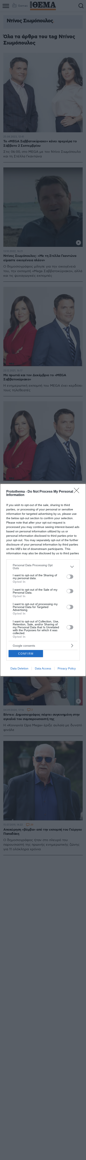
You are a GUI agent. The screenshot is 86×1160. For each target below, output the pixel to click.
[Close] (78, 492)
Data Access (43, 668)
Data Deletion (19, 668)
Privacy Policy (67, 668)
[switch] (70, 577)
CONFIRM (26, 653)
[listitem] (43, 567)
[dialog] (43, 580)
